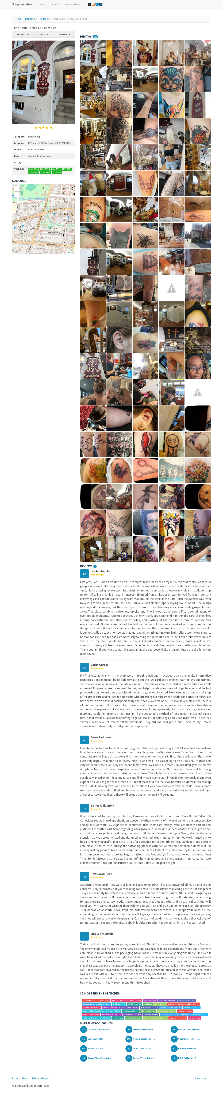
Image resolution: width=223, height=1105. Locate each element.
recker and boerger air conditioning (96, 1018)
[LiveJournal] (100, 4)
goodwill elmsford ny (91, 1014)
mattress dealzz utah (149, 1007)
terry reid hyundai (151, 1014)
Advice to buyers (74, 4)
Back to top (201, 1078)
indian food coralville (167, 1000)
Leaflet (71, 252)
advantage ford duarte (166, 1011)
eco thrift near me (134, 1004)
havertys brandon (200, 1014)
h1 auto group (118, 1018)
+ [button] (17, 189)
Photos (43, 34)
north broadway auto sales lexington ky (183, 1004)
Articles (56, 4)
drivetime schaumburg (186, 1000)
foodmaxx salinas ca (191, 1007)
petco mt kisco (194, 1018)
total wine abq (160, 1004)
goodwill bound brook (178, 1018)
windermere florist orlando (170, 1007)
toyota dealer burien (131, 1011)
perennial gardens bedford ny (155, 1018)
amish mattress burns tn (111, 1014)
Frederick (44, 18)
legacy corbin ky (150, 1000)
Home (18, 18)
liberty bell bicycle (148, 1011)
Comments (64, 34)
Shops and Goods (23, 4)
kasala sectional (119, 1004)
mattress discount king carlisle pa (96, 1000)
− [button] (17, 194)
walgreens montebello (132, 1014)
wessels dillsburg (110, 1007)
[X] (89, 4)
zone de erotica (89, 1004)
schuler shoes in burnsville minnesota (176, 1014)
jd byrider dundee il (133, 1018)
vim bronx (148, 1004)
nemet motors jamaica (91, 1007)
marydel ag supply (185, 1011)
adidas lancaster (103, 1004)
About (43, 4)
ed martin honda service (128, 1007)
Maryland (30, 18)
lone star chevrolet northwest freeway (126, 1000)
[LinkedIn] (97, 4)
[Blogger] (93, 4)
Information (22, 34)
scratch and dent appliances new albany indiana (101, 1011)
